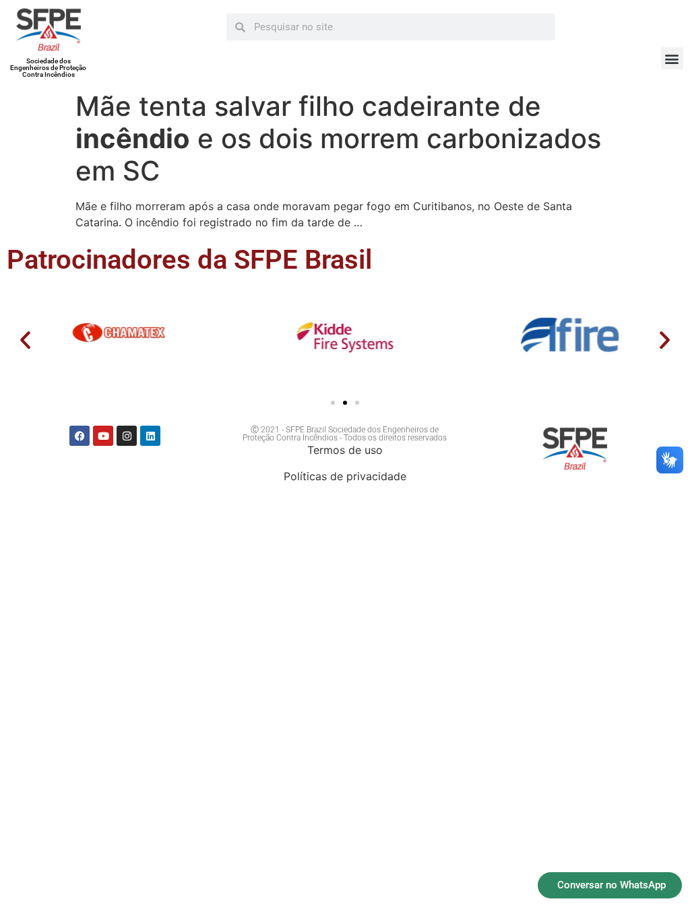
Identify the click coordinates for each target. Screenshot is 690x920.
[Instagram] (127, 436)
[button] (672, 58)
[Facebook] (79, 436)
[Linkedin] (150, 436)
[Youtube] (103, 436)
